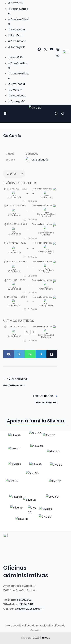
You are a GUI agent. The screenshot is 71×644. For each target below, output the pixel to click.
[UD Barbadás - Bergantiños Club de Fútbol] (30, 213)
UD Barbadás (39, 159)
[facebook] (39, 49)
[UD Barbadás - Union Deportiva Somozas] (30, 250)
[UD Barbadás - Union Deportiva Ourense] (30, 232)
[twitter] (45, 49)
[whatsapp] (58, 55)
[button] (15, 51)
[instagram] (58, 49)
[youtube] (51, 49)
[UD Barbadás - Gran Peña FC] (30, 287)
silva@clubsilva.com (30, 609)
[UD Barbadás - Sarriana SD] (30, 195)
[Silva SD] (35, 113)
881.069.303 (24, 600)
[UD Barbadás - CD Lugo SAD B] (30, 303)
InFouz (45, 638)
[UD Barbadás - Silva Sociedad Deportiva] (30, 334)
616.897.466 (27, 604)
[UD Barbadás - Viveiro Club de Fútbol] (30, 269)
